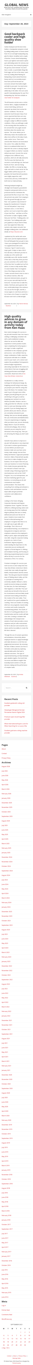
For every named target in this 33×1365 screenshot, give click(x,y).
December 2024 (7, 857)
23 (25, 1342)
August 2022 (6, 984)
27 (12, 1345)
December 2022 (7, 966)
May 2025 (5, 834)
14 (16, 1339)
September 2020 (7, 1088)
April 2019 (5, 1161)
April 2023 (5, 948)
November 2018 (7, 1175)
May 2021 (5, 1052)
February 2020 (6, 1120)
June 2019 (5, 1152)
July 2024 (5, 880)
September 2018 (7, 1184)
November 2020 (7, 1079)
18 (4, 1342)
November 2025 (7, 807)
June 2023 (5, 939)
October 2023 (6, 921)
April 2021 (5, 1057)
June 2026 (5, 775)
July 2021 (5, 1043)
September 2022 (7, 980)
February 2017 (6, 1252)
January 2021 (6, 1070)
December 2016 (7, 1261)
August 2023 (6, 930)
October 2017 (6, 1224)
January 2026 (6, 798)
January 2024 (6, 907)
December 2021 (7, 1020)
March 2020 (5, 1116)
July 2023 (5, 934)
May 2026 (5, 780)
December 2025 (7, 803)
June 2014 (5, 1297)
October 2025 (6, 812)
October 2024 (6, 866)
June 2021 (5, 1048)
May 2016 (5, 1279)
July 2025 (5, 825)
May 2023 (5, 943)
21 (16, 1342)
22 (21, 1342)
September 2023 (7, 925)
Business (8, 306)
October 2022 (6, 975)
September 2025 (7, 816)
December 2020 (7, 1075)
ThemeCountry (16, 1363)
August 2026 (6, 766)
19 (8, 1342)
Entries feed (6, 1310)
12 (8, 1339)
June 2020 (5, 1102)
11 (4, 1339)
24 (29, 1342)
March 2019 (5, 1166)
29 (21, 1345)
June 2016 (5, 1274)
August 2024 (6, 875)
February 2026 (6, 794)
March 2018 (5, 1211)
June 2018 (5, 1197)
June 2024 (5, 884)
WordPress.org (7, 1319)
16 (25, 1339)
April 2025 (5, 839)
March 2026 (5, 789)
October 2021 (6, 1029)
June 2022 (5, 993)
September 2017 (7, 1229)
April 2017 (5, 1247)
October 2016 (6, 1265)
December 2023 (7, 912)
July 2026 (5, 771)
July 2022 (5, 989)
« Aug (3, 1348)
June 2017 (5, 1238)
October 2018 (6, 1179)
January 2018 (6, 1220)
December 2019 (7, 1125)
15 (21, 1339)
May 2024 (5, 889)
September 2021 (7, 1034)
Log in (4, 1305)
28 (16, 1345)
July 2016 (5, 1270)
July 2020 (5, 1097)
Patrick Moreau (23, 303)
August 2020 (6, 1093)
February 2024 (6, 902)
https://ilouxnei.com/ (16, 232)
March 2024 (5, 898)
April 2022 (5, 1002)
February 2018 (6, 1215)
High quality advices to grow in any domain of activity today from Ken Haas (15, 322)
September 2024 (7, 871)
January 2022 (6, 1016)
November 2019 (7, 1129)
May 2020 (5, 1107)
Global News (16, 4)
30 (25, 1345)
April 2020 (5, 1111)
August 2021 (6, 1039)
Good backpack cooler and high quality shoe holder (14, 38)
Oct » (8, 1348)
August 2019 (6, 1143)
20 (12, 1342)
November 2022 (7, 971)
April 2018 (5, 1206)
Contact (4, 753)
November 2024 (7, 862)
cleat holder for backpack (11, 98)
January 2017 (6, 1256)
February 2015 (6, 1293)
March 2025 (5, 844)
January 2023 (6, 961)
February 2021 (6, 1066)
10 (29, 1335)
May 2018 (5, 1202)
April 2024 (5, 893)
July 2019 (5, 1147)
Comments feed (7, 1315)
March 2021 (5, 1061)
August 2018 (6, 1188)
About (4, 749)
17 (29, 1339)
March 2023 (5, 952)
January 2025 (6, 853)
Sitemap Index (16, 1358)
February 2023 (6, 957)
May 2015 (5, 1288)
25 (4, 1345)
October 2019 (6, 1134)
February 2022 (6, 1011)
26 (8, 1345)
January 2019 (6, 1170)
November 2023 (7, 916)
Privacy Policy (6, 758)
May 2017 (5, 1243)
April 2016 (5, 1283)
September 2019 (7, 1138)
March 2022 (5, 1007)
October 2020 (6, 1084)
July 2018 (5, 1193)
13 (12, 1339)
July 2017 (5, 1234)
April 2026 (5, 785)
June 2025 (5, 830)
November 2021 (7, 1025)
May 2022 (5, 998)
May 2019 (5, 1156)
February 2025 (6, 848)
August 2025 (6, 821)
